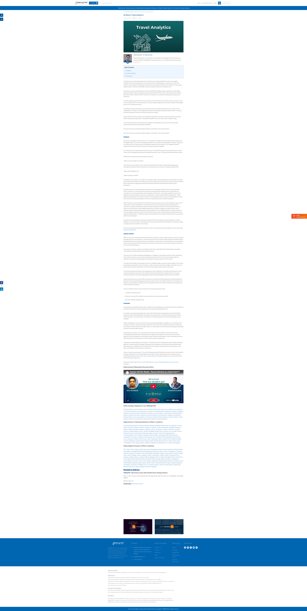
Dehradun (131, 427)
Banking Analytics (128, 417)
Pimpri (160, 431)
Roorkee (130, 433)
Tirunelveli (169, 442)
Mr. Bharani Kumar (148, 55)
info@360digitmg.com (139, 556)
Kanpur (160, 439)
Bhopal (158, 425)
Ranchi (180, 431)
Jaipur (149, 439)
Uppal (137, 442)
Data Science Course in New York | (116, 583)
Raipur (171, 441)
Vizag (160, 461)
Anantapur (146, 425)
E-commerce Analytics (130, 411)
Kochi (168, 439)
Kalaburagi (154, 439)
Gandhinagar (164, 427)
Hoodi (140, 439)
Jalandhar (147, 429)
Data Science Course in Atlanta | (116, 581)
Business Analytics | (141, 579)
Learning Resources (207, 3)
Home (125, 11)
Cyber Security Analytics (136, 419)
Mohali (146, 431)
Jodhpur (165, 429)
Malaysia (136, 427)
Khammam (171, 429)
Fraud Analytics (162, 415)
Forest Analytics (148, 409)
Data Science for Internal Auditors (158, 572)
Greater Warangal (167, 437)
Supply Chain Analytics (149, 419)
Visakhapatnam (161, 442)
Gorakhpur (178, 427)
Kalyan (140, 462)
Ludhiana (131, 431)
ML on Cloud (175, 8)
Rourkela (135, 433)
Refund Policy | (152, 609)
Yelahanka (146, 435)
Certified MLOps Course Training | (146, 590)
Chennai (179, 425)
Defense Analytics (129, 415)
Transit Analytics (138, 409)
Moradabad (151, 431)
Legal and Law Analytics (174, 415)
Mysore (142, 441)
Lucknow (126, 441)
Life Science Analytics (152, 417)
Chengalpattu (173, 425)
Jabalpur (141, 429)
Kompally (178, 439)
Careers (157, 550)
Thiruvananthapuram (168, 433)
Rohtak (126, 433)
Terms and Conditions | (134, 609)
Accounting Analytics (152, 415)
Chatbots (128, 70)
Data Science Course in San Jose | (133, 583)
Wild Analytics (157, 409)
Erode (158, 427)
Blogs (173, 547)
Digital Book (175, 552)
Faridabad (158, 437)
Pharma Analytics (163, 417)
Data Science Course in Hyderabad (155, 362)
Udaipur (140, 435)
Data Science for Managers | (114, 590)
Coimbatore (141, 437)
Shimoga (145, 433)
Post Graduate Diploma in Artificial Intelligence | (119, 592)
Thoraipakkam (127, 442)
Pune (171, 431)
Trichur (135, 435)
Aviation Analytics (173, 417)
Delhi (181, 461)
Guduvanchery (176, 437)
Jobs (198, 3)
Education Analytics (139, 415)
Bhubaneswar (164, 425)
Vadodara (142, 442)
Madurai (136, 431)
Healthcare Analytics (171, 411)
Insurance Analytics (139, 417)
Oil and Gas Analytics (135, 413)
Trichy (133, 442)
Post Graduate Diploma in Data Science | (141, 592)
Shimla (141, 433)
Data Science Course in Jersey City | (165, 581)
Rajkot (175, 431)
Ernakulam (153, 427)
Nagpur (147, 441)
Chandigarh (127, 437)
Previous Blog (140, 526)
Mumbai (138, 441)
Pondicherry (166, 431)
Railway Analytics (178, 413)
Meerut (141, 431)
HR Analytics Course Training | (142, 572)
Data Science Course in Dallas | (153, 579)
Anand (141, 425)
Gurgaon (130, 439)
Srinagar (155, 433)
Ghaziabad (171, 427)
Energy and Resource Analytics (145, 411)
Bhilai (167, 435)
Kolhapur (177, 429)
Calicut (176, 435)
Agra (125, 425)
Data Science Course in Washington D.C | (152, 583)
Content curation (131, 73)
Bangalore (153, 425)
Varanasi (147, 442)
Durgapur (147, 427)
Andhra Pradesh (153, 435)
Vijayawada (154, 442)
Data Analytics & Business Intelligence (147, 8)
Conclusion (129, 76)
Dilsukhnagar (148, 437)
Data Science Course (140, 362)
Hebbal (130, 429)
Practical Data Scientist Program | (130, 590)
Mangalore (132, 441)
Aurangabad (176, 442)
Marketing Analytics (161, 419)
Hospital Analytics (160, 411)
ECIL (154, 437)
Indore (145, 439)
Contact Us (158, 547)
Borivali (171, 435)
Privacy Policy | (144, 609)
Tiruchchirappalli (128, 435)
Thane (160, 433)
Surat (178, 441)
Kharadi (164, 439)
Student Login (226, 3)
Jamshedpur (159, 429)
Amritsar (136, 425)
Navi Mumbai (157, 441)
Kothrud (126, 431)
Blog (215, 3)
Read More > (137, 62)
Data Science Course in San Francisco (117, 585)
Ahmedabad (130, 425)
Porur (166, 441)
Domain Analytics (185, 8)
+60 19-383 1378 (138, 559)
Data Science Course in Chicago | (132, 581)
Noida (156, 431)
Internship (157, 552)
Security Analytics (158, 413)
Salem (175, 441)
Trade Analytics (168, 413)
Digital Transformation (165, 8)
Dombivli (141, 427)
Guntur (125, 439)
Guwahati (136, 439)
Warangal (164, 461)
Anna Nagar (162, 435)
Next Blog (167, 526)
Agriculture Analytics (167, 409)
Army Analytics (178, 409)
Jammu (153, 429)
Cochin (125, 427)
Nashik (151, 441)
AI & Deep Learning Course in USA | (140, 577)
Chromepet (134, 437)
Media (156, 555)
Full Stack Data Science (157, 592)
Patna (163, 441)
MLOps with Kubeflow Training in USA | (164, 590)
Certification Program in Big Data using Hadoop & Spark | (122, 579)
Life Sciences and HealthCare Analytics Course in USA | (121, 572)
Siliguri (151, 433)
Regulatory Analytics (147, 413)
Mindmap (174, 550)
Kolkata (173, 439)
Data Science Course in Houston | (148, 581)
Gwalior (126, 429)
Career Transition (159, 557)
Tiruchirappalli (128, 461)
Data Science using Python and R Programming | (119, 577)
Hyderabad (136, 429)
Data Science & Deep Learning (126, 8)
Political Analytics (128, 409)
